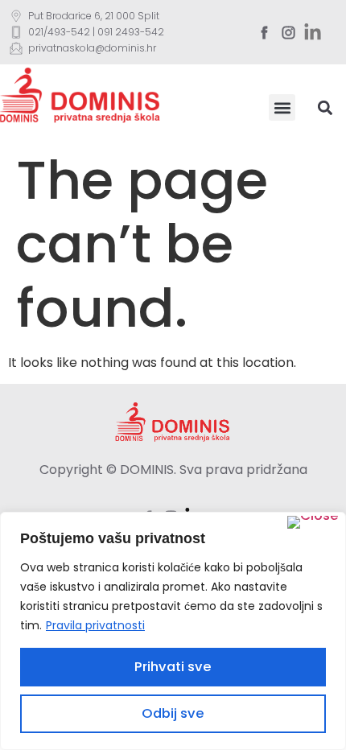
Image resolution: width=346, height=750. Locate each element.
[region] (173, 631)
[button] (282, 107)
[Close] (313, 522)
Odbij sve (173, 713)
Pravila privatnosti (95, 625)
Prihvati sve (173, 666)
